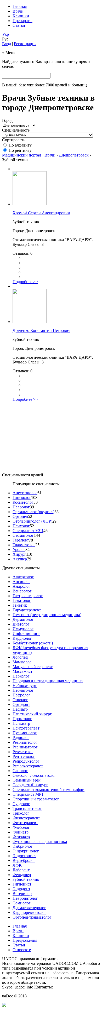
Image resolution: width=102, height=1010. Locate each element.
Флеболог (21, 827)
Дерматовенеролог (29, 907)
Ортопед (20, 516)
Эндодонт (21, 889)
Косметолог (23, 502)
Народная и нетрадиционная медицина (48, 681)
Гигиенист (22, 884)
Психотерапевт (26, 728)
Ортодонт (21, 704)
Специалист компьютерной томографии (48, 789)
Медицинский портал (21, 155)
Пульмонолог (25, 733)
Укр (5, 34)
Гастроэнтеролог (28, 595)
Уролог (19, 549)
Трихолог (21, 813)
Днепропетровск (74, 155)
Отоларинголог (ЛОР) (32, 521)
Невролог (21, 507)
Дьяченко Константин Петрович (41, 330)
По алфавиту (20, 145)
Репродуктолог (26, 761)
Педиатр (20, 709)
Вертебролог (24, 860)
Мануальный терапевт (33, 666)
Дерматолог (23, 619)
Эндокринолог (26, 851)
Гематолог (22, 600)
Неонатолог (23, 690)
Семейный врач (27, 780)
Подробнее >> (25, 281)
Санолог (20, 770)
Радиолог (21, 737)
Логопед (20, 657)
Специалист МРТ (28, 794)
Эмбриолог (23, 846)
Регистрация (25, 43)
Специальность (16, 130)
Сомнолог (22, 903)
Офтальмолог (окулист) (33, 511)
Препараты (22, 20)
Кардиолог (22, 638)
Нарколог (21, 676)
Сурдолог (21, 803)
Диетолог (21, 624)
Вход (6, 43)
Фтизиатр (21, 837)
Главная (20, 6)
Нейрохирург (25, 685)
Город (7, 120)
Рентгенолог (24, 756)
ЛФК (17, 865)
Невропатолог (25, 898)
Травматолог (24, 545)
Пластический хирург (32, 714)
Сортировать (13, 140)
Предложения (25, 940)
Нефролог (21, 695)
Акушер (20, 559)
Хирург (19, 554)
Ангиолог (21, 581)
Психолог (21, 526)
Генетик (20, 605)
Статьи (19, 25)
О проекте (22, 949)
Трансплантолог (27, 808)
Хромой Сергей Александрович (41, 213)
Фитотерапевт (25, 822)
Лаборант (21, 870)
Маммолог (22, 662)
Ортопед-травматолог (32, 917)
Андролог (21, 586)
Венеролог (22, 591)
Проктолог (22, 718)
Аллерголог (23, 577)
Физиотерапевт (26, 818)
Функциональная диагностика (40, 841)
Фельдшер (22, 874)
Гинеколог (22, 497)
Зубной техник (26, 879)
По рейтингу (20, 150)
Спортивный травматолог (36, 799)
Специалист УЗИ (28, 530)
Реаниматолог (25, 747)
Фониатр (21, 832)
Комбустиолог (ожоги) (33, 643)
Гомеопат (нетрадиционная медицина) (47, 614)
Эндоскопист (24, 855)
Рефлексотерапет (28, 766)
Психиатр (21, 723)
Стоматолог (23, 535)
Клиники (21, 16)
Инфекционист (26, 633)
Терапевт (21, 540)
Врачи (18, 11)
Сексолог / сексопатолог (34, 775)
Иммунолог (23, 629)
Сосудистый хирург (30, 785)
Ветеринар (22, 893)
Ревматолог (23, 751)
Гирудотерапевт (27, 610)
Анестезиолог (25, 493)
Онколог (20, 699)
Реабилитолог (25, 742)
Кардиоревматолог (29, 912)
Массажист (22, 671)
